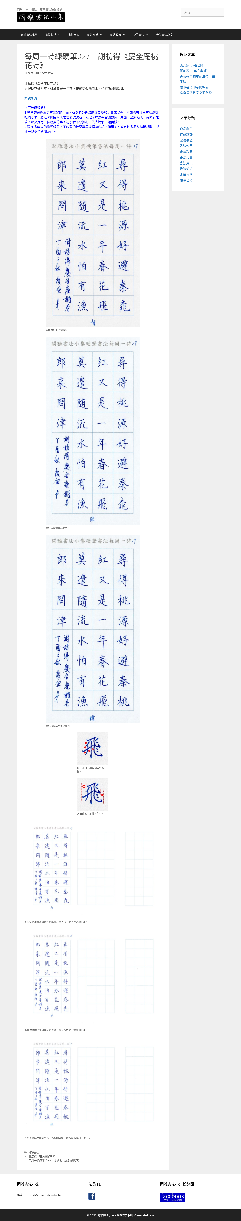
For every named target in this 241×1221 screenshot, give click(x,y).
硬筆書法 (138, 35)
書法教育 (115, 35)
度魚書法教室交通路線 (196, 93)
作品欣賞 (186, 129)
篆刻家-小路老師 (191, 65)
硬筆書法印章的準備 (194, 87)
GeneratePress (144, 1215)
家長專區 (186, 140)
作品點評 (186, 134)
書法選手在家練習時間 (42, 1156)
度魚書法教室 (164, 35)
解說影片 (30, 98)
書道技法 (50, 35)
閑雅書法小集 (29, 35)
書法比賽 (186, 157)
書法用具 (73, 35)
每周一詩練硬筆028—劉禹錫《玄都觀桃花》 (55, 1160)
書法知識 (92, 35)
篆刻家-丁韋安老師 (193, 71)
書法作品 (186, 146)
